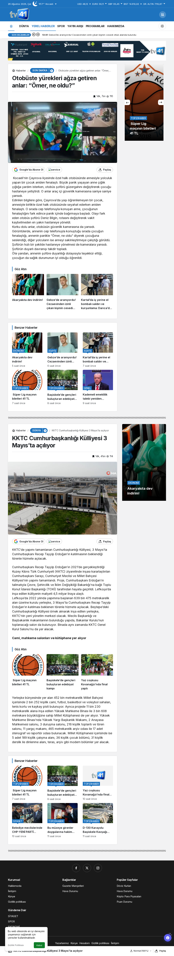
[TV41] (19, 14)
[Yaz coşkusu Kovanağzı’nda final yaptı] (97, 672)
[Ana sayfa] (11, 26)
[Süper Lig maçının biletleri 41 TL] (27, 387)
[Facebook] (76, 868)
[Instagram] (98, 868)
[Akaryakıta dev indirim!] (28, 292)
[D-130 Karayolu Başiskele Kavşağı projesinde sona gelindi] (98, 820)
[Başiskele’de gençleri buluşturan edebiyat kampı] (62, 387)
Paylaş (162, 951)
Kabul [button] (39, 945)
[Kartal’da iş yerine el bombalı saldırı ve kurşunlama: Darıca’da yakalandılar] (97, 292)
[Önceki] (34, 34)
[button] (162, 14)
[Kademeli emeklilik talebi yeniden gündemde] (98, 387)
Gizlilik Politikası (16, 945)
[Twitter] (87, 868)
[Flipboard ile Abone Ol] (54, 169)
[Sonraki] (38, 34)
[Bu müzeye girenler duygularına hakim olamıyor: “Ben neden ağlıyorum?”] (62, 820)
